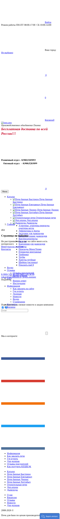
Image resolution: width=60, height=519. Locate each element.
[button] (50, 516)
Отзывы (11, 500)
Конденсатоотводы (28, 238)
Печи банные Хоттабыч (19, 482)
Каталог (11, 471)
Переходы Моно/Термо (30, 249)
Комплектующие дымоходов (33, 236)
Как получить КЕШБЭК (19, 466)
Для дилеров (13, 461)
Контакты (12, 304)
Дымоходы (12, 490)
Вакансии (12, 497)
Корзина (11, 307)
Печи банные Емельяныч (19, 477)
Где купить (12, 458)
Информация (13, 453)
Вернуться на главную (12, 246)
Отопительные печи (46, 217)
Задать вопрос (29, 277)
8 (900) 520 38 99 (26, 274)
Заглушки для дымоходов (31, 233)
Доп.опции (32, 220)
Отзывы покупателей (17, 464)
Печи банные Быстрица (19, 474)
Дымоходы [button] (32, 223)
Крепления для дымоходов (32, 244)
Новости (11, 502)
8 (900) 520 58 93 (9, 274)
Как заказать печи (16, 456)
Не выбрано (7, 52)
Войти (48, 22)
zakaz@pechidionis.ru (11, 277)
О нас (10, 495)
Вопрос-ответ (19, 280)
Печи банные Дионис (48, 210)
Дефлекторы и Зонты (29, 231)
